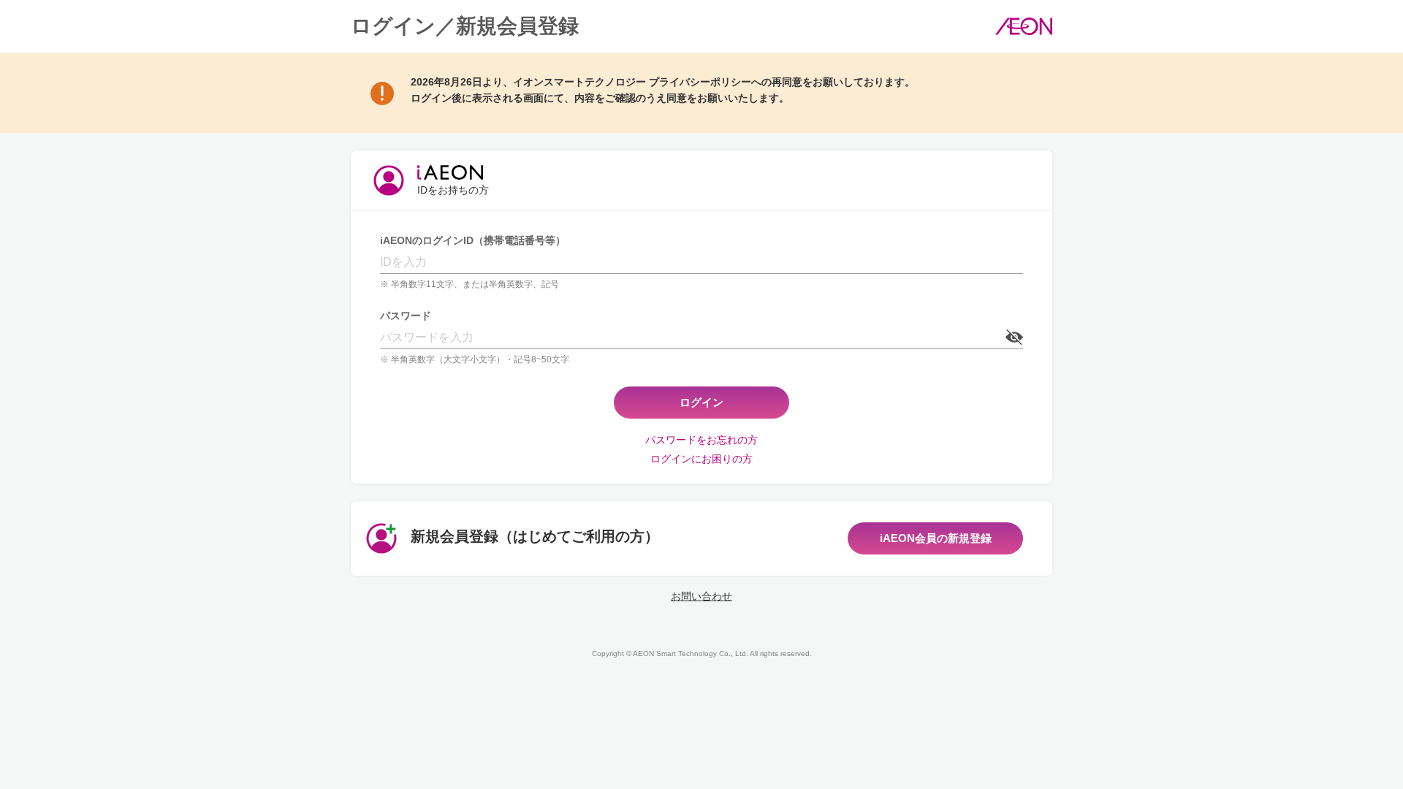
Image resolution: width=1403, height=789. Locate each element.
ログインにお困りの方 (701, 459)
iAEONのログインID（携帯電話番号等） (473, 240)
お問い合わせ (701, 596)
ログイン (701, 402)
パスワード (405, 315)
